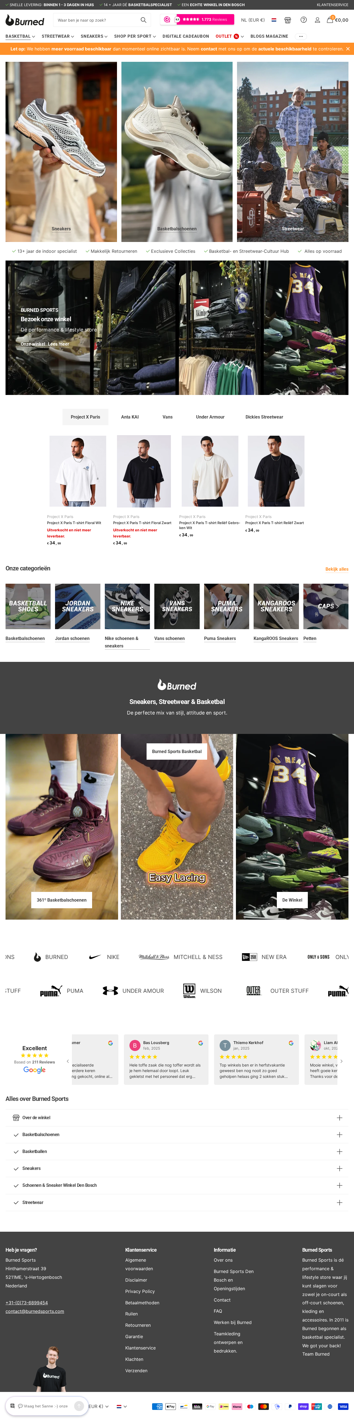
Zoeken (143, 20)
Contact (222, 1300)
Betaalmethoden (142, 1302)
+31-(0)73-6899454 (27, 1302)
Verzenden (136, 1370)
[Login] (317, 20)
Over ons (223, 1260)
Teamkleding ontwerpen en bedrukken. (228, 1342)
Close (348, 49)
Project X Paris (60, 516)
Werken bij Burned (233, 1322)
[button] (295, 471)
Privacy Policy (140, 1291)
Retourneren (138, 1325)
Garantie (134, 1336)
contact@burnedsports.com (35, 1311)
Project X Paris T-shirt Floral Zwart (142, 523)
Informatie (225, 1250)
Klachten (134, 1359)
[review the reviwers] (98, 1042)
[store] (288, 20)
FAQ (218, 1311)
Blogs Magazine (269, 36)
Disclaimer (136, 1280)
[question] (303, 20)
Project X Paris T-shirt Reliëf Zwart (274, 523)
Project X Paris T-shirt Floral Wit (74, 523)
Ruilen (131, 1314)
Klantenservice (141, 1250)
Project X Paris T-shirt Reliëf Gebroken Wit (209, 525)
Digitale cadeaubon (186, 36)
